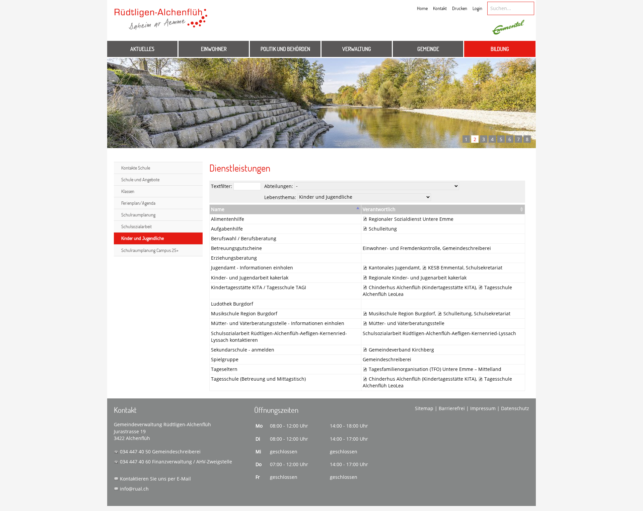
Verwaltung (356, 48)
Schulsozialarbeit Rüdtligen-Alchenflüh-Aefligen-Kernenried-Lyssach (439, 333)
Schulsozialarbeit (136, 226)
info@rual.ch (134, 489)
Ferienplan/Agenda (138, 203)
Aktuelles (142, 48)
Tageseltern (224, 369)
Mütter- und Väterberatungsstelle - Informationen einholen (277, 323)
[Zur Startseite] (161, 22)
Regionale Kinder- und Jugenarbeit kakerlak (418, 277)
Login (477, 8)
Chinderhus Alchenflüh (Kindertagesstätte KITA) (422, 287)
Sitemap (424, 408)
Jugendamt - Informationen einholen (252, 267)
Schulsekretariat (484, 267)
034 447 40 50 (135, 451)
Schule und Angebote (140, 179)
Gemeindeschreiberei (466, 248)
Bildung (500, 48)
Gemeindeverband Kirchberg (401, 349)
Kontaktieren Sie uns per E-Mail (155, 478)
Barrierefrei (452, 408)
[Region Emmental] (508, 27)
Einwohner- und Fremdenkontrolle (401, 248)
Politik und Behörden (285, 48)
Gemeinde (428, 48)
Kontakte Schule (135, 168)
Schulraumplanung (138, 214)
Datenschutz (515, 408)
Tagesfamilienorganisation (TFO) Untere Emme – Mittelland (435, 369)
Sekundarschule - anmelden (242, 349)
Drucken (459, 8)
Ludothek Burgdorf (232, 304)
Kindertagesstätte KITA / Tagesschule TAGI (258, 287)
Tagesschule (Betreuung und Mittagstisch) (258, 379)
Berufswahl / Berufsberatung (243, 238)
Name (217, 209)
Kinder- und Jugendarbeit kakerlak (249, 277)
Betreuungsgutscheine (236, 248)
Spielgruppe (224, 359)
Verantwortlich (379, 209)
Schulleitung (383, 229)
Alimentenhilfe (227, 219)
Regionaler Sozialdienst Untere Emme (411, 219)
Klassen (127, 191)
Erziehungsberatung (234, 258)
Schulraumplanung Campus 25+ (149, 250)
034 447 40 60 (135, 461)
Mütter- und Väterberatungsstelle (406, 323)
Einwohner (213, 48)
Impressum (483, 408)
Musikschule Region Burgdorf (244, 313)
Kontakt (440, 8)
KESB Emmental (445, 267)
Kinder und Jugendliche (142, 238)
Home (422, 8)
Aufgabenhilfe (227, 229)
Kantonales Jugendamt (394, 267)
